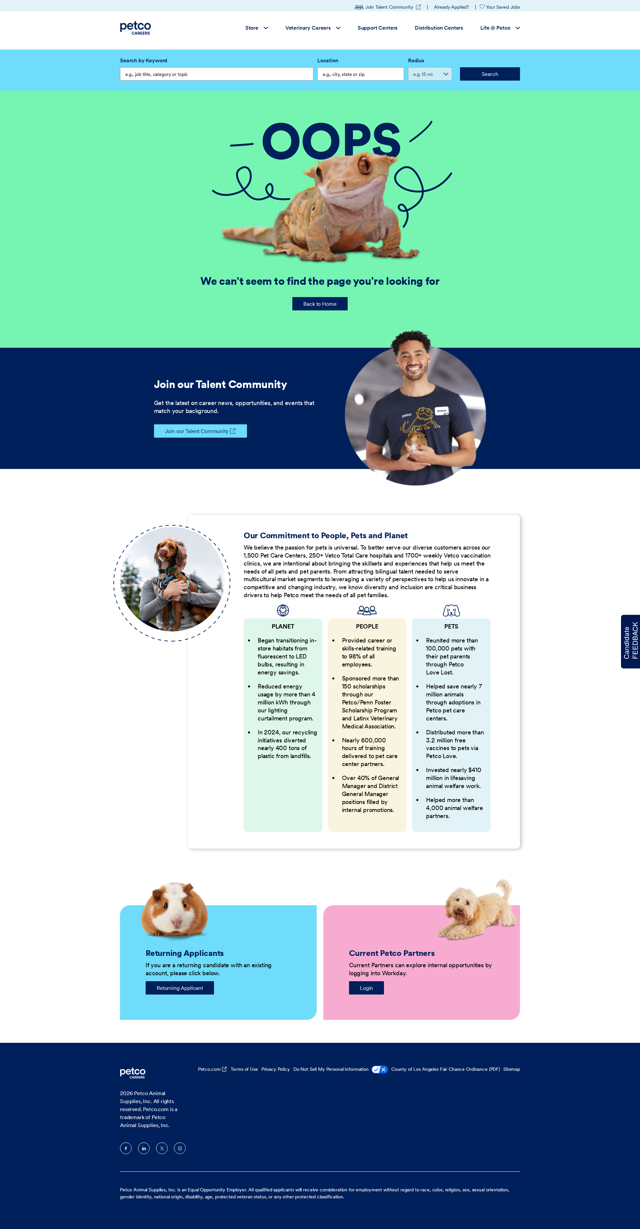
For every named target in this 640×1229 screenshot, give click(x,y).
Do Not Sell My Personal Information (331, 1069)
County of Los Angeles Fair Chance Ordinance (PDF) (445, 1069)
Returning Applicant (180, 988)
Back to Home (319, 303)
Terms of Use (244, 1069)
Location (327, 60)
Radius (416, 60)
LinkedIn (144, 1148)
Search (490, 74)
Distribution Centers (439, 27)
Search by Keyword (143, 60)
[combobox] (360, 74)
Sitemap (511, 1069)
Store (251, 27)
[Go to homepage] (136, 28)
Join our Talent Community (196, 431)
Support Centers (378, 27)
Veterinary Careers (308, 27)
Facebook (126, 1148)
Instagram (180, 1148)
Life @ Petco (495, 27)
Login (366, 988)
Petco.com (209, 1069)
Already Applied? (451, 7)
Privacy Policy (275, 1069)
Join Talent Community (393, 7)
